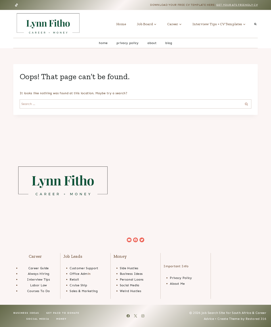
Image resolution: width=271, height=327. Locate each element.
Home (121, 24)
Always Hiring (38, 274)
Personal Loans (131, 279)
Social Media (129, 285)
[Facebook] (128, 316)
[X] (135, 316)
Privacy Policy (127, 43)
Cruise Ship (78, 285)
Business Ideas (131, 274)
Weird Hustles (130, 291)
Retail (74, 279)
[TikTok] (16, 5)
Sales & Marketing (83, 291)
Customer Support (84, 268)
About (152, 43)
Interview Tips (38, 279)
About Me (177, 284)
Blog (168, 43)
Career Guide (38, 268)
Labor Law (38, 285)
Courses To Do (38, 291)
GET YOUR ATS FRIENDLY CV (237, 5)
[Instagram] (143, 316)
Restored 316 (256, 319)
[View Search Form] (255, 24)
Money (61, 318)
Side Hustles (129, 268)
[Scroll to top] (262, 312)
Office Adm (78, 274)
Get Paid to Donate (62, 313)
